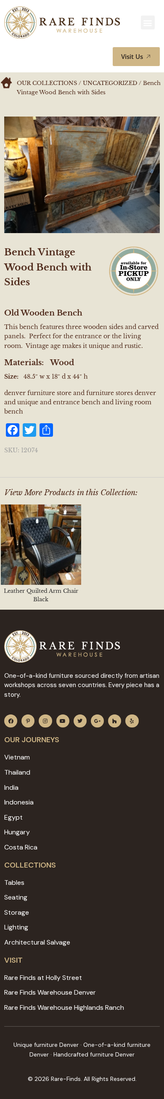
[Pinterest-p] (27, 720)
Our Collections (47, 83)
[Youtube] (62, 720)
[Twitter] (80, 720)
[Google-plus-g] (97, 720)
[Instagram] (45, 720)
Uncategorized (110, 83)
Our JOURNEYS (31, 740)
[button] (148, 22)
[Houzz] (114, 720)
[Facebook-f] (10, 720)
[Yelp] (131, 720)
